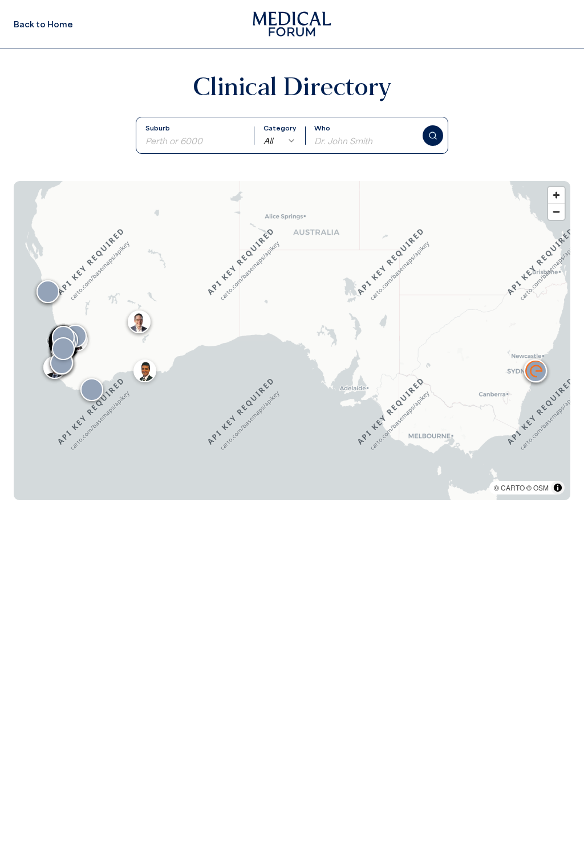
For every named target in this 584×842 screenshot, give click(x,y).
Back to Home (43, 24)
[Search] (433, 135)
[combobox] (279, 141)
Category (279, 128)
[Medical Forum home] (292, 23)
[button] (535, 370)
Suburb (157, 128)
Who (322, 128)
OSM (541, 487)
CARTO (513, 487)
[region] (292, 340)
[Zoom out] (556, 211)
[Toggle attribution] (558, 487)
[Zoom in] (556, 195)
